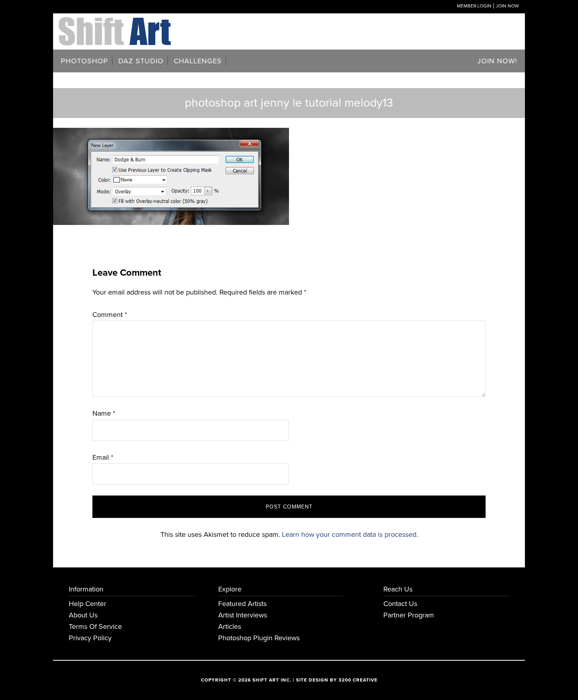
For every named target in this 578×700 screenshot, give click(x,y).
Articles (229, 626)
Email (102, 457)
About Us (83, 615)
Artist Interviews (242, 615)
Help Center (87, 603)
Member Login (474, 6)
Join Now (507, 6)
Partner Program (408, 615)
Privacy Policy (90, 638)
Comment (109, 314)
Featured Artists (242, 603)
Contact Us (400, 603)
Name (103, 413)
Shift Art (116, 22)
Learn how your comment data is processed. (350, 534)
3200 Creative (358, 680)
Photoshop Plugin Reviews (259, 638)
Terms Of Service (95, 626)
